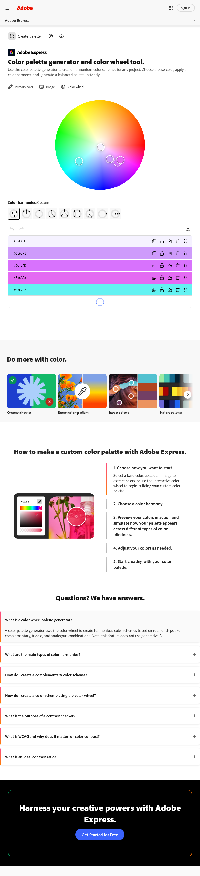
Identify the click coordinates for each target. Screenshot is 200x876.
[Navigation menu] (7, 7)
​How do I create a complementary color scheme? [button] (46, 674)
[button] (171, 8)
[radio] (14, 214)
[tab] (20, 86)
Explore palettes (171, 412)
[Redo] (21, 229)
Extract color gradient (73, 412)
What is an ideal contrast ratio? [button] (30, 756)
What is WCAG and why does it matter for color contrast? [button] (52, 736)
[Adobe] (25, 7)
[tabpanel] (100, 158)
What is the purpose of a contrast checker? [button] (40, 715)
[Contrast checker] (51, 36)
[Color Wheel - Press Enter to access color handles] (100, 145)
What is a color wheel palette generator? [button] (38, 619)
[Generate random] (188, 229)
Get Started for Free (100, 834)
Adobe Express (17, 20)
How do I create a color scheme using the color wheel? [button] (50, 695)
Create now (31, 391)
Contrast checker (19, 412)
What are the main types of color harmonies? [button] (42, 654)
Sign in (185, 8)
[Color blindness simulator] (61, 36)
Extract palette (119, 412)
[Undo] (12, 229)
